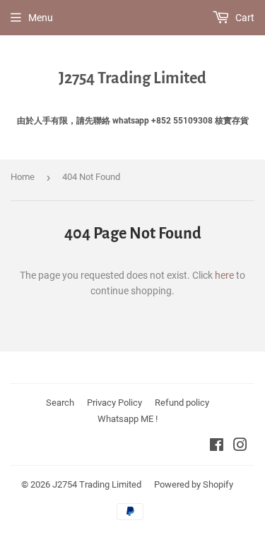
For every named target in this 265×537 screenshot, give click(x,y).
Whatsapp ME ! (128, 419)
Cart (243, 17)
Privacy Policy (114, 402)
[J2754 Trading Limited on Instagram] (240, 446)
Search (60, 402)
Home (23, 176)
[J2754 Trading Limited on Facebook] (216, 446)
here (224, 275)
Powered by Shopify (193, 484)
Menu (40, 17)
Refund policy (182, 402)
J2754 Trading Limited (132, 78)
